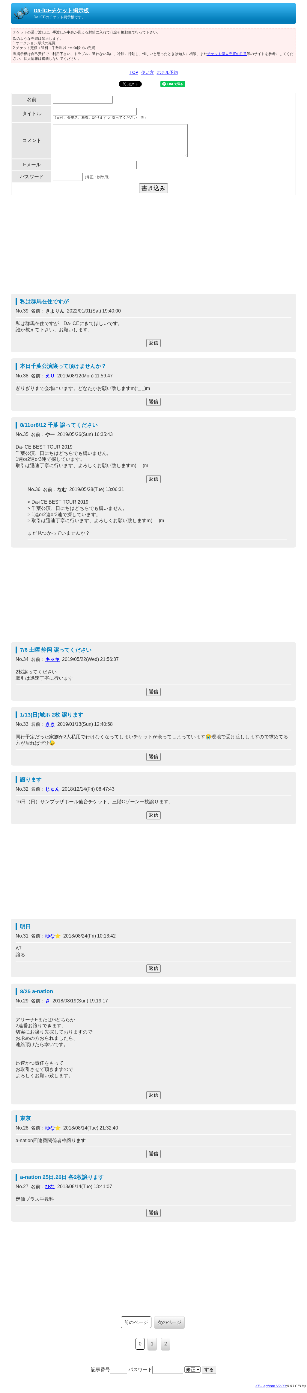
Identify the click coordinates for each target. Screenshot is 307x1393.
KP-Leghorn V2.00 (270, 1386)
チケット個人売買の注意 (227, 54)
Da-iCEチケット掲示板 (61, 10)
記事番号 (100, 1369)
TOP (134, 72)
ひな (50, 1186)
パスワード (140, 1369)
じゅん (52, 789)
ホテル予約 (167, 72)
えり (50, 375)
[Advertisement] (153, 246)
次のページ (169, 1322)
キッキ (52, 659)
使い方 (147, 72)
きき (50, 724)
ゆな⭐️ (53, 935)
